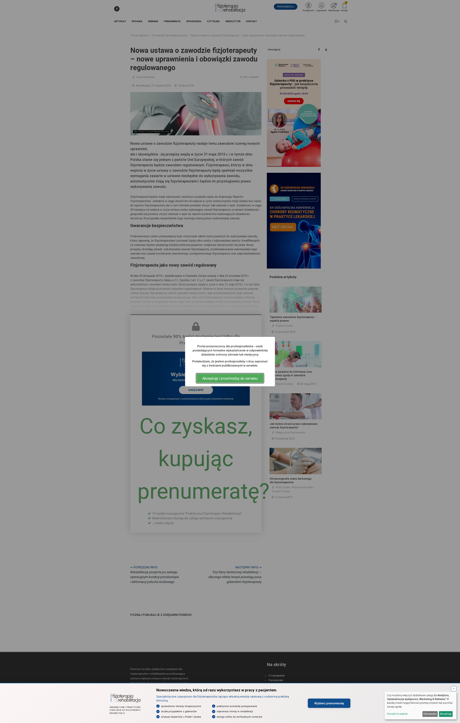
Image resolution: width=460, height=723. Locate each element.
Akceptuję (446, 713)
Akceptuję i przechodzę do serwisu (230, 378)
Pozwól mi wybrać (397, 713)
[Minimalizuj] (453, 688)
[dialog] (420, 705)
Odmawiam (430, 713)
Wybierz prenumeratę (329, 703)
